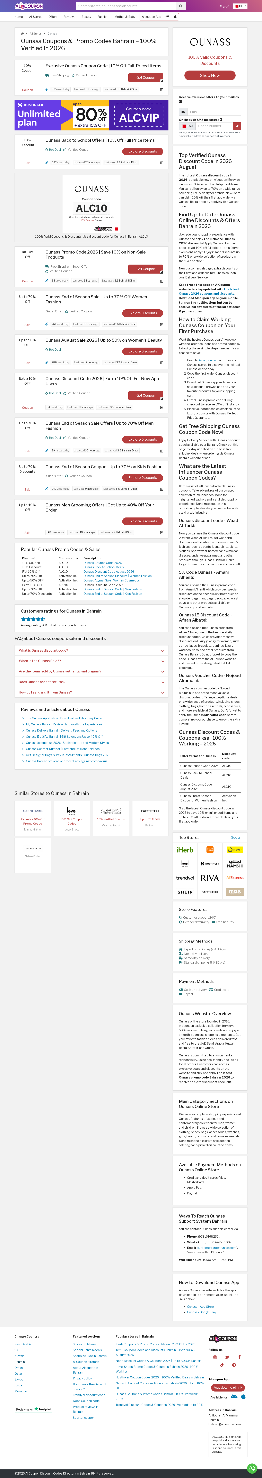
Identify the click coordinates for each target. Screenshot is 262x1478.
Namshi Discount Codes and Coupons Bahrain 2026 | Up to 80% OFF (160, 1385)
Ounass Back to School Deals (104, 567)
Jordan (19, 1385)
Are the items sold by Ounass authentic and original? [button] (60, 671)
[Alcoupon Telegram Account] (234, 1364)
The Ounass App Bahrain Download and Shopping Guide (64, 718)
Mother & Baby (125, 17)
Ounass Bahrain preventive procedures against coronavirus (66, 761)
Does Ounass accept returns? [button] (42, 682)
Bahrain (20, 1362)
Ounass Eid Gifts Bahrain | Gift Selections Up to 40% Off (64, 736)
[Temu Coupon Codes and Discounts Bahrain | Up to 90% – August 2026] (210, 849)
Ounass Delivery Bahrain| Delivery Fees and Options (61, 730)
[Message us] (252, 1468)
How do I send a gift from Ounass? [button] (45, 692)
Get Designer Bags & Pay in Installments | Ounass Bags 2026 (68, 755)
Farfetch (150, 825)
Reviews (69, 17)
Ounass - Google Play (201, 1312)
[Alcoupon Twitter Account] (227, 1356)
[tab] (91, 650)
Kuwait (19, 1356)
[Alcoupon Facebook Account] (239, 1356)
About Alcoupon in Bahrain (85, 1370)
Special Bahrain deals (87, 1350)
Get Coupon (146, 78)
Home (19, 17)
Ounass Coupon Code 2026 (103, 563)
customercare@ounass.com (216, 1248)
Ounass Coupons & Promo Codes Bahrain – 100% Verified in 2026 (157, 1396)
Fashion (103, 17)
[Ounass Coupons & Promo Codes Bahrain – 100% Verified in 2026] (91, 203)
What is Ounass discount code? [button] (43, 650)
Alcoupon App (151, 17)
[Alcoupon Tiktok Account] (222, 1364)
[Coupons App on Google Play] (167, 16)
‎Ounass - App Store (200, 1307)
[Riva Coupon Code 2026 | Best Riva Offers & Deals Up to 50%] (210, 878)
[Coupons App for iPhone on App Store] (175, 16)
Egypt (19, 1379)
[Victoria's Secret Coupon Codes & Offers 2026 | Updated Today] (111, 811)
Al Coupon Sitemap (86, 1362)
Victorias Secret (111, 825)
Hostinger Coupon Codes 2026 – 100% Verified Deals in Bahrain (160, 1377)
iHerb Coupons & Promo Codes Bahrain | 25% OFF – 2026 (155, 1344)
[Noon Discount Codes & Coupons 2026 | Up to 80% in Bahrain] (235, 849)
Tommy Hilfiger (33, 829)
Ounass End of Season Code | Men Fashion (113, 589)
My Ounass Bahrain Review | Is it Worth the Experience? (64, 724)
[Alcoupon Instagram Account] (215, 1356)
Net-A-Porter (32, 856)
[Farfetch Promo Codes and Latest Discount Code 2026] (150, 811)
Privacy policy (82, 1378)
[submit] (237, 126)
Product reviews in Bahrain (85, 1409)
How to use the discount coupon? (89, 1387)
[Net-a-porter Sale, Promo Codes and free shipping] (33, 848)
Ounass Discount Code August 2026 (109, 571)
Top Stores (189, 837)
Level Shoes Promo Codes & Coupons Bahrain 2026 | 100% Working (157, 1369)
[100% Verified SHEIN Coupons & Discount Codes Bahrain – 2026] (185, 892)
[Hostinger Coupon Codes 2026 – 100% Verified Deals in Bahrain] (210, 863)
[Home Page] (29, 6)
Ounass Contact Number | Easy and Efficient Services (63, 749)
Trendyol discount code (89, 1395)
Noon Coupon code (86, 1401)
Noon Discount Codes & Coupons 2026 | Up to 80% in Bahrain (158, 1361)
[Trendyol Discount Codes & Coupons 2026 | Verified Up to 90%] (185, 878)
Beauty (86, 17)
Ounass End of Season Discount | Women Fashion (118, 576)
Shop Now (210, 75)
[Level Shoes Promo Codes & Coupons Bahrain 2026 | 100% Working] (72, 811)
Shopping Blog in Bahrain (90, 1356)
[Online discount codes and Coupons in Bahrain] (22, 33)
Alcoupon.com (209, 360)
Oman (19, 1368)
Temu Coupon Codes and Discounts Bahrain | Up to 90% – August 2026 (155, 1352)
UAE (17, 1350)
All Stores (35, 17)
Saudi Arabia (23, 1344)
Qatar (18, 1373)
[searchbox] (126, 6)
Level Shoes (72, 829)
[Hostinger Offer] (91, 115)
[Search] (180, 6)
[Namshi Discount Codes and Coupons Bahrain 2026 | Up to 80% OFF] (235, 863)
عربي (225, 6)
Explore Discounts (143, 151)
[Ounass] (210, 42)
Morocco (21, 1391)
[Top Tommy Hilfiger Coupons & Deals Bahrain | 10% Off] (33, 811)
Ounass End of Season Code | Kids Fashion (113, 594)
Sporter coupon (84, 1418)
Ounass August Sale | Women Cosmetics (112, 580)
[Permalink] (46, 89)
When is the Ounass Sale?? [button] (40, 661)
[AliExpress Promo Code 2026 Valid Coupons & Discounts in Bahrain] (235, 878)
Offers (53, 17)
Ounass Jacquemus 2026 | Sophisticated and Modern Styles (67, 743)
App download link (228, 1387)
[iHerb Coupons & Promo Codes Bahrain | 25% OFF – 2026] (185, 849)
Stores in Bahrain (84, 1344)
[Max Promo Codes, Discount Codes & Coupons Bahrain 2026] (235, 892)
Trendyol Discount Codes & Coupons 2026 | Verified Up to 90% (159, 1405)
